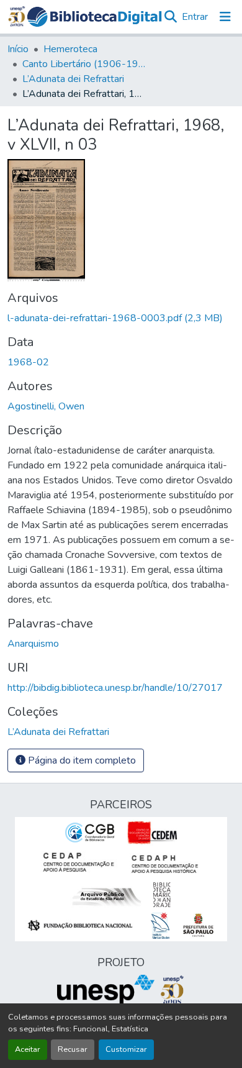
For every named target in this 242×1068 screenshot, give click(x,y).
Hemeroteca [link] (70, 49)
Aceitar (27, 1049)
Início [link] (18, 49)
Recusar (72, 1049)
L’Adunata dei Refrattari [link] (73, 79)
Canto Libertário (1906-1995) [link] (84, 64)
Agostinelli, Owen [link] (45, 406)
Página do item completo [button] (80, 760)
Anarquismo (33, 643)
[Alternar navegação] (225, 17)
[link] (121, 318)
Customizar (126, 1049)
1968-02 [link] (28, 362)
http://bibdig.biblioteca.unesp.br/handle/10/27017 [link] (115, 688)
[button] (94, 17)
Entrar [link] (195, 17)
